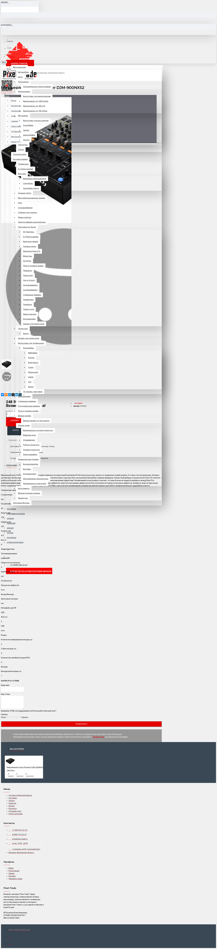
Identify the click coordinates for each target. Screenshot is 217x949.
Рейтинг (4, 715)
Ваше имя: (5, 685)
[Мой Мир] (9, 394)
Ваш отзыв (5, 694)
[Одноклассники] (6, 394)
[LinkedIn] (16, 394)
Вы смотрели (17, 749)
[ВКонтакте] (2, 394)
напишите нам (98, 737)
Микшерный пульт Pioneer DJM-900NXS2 (25, 767)
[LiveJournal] (20, 394)
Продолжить (81, 724)
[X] (13, 394)
